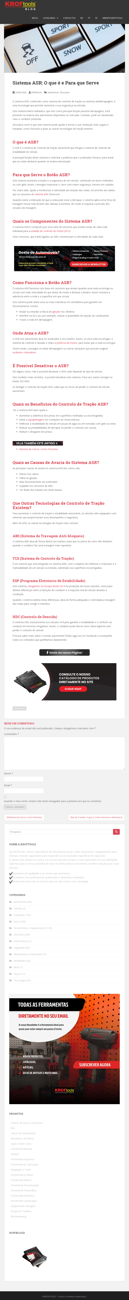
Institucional (20, 941)
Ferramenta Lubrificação (24, 1200)
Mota (16, 967)
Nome (8, 773)
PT (89, 18)
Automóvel (53, 92)
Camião (18, 908)
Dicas (17, 921)
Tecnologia (20, 980)
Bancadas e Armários (22, 1138)
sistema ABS (42, 194)
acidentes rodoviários (24, 352)
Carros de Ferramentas (23, 1133)
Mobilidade (20, 960)
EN (81, 18)
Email (8, 785)
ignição (56, 311)
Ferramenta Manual (21, 1148)
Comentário (11, 734)
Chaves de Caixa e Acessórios (27, 1122)
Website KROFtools (112, 18)
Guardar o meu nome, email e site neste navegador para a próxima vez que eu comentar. (53, 801)
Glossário (65, 92)
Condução (19, 915)
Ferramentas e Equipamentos (30, 928)
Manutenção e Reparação (28, 954)
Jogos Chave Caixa (21, 1143)
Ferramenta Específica (22, 1159)
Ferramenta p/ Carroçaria (24, 1164)
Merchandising (18, 1216)
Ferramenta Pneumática (23, 1190)
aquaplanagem (36, 419)
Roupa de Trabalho (21, 1211)
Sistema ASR (19, 708)
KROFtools (36, 92)
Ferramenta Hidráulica (22, 1195)
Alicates (15, 1154)
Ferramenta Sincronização (25, 1185)
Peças (17, 973)
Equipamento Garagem (23, 1206)
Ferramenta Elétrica (21, 1180)
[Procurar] (116, 832)
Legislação (19, 947)
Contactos (69, 18)
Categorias (49, 18)
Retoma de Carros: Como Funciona (38, 449)
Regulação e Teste (21, 1169)
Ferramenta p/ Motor (22, 1174)
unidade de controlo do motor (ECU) (50, 231)
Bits (13, 1128)
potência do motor (67, 342)
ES (96, 18)
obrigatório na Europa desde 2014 (46, 586)
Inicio (35, 18)
